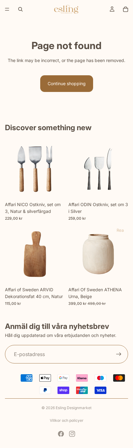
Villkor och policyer (67, 420)
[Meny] (7, 9)
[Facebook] (61, 434)
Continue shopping (67, 83)
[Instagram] (72, 434)
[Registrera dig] (118, 354)
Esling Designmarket (74, 407)
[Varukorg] (125, 9)
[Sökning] (20, 9)
